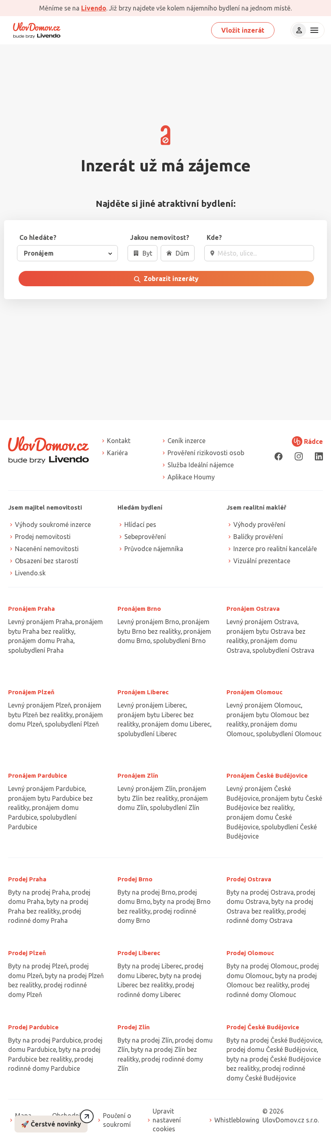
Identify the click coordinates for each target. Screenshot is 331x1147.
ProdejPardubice (33, 1027)
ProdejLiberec (138, 952)
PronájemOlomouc (254, 692)
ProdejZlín (133, 1027)
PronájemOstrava (253, 608)
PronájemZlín (137, 775)
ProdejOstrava (248, 879)
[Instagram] (299, 456)
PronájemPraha (31, 608)
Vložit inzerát (242, 30)
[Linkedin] (319, 456)
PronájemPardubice (37, 775)
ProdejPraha (27, 879)
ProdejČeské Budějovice (262, 1027)
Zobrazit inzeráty (170, 278)
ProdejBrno (135, 879)
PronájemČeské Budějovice (267, 775)
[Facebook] (278, 456)
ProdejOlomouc (250, 952)
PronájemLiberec (143, 692)
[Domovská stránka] (36, 30)
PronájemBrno (139, 608)
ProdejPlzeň (27, 952)
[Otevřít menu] (313, 30)
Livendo (93, 8)
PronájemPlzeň (31, 692)
